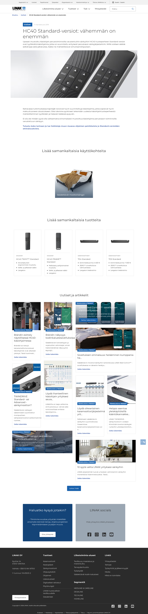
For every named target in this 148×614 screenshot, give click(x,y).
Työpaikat (55, 2)
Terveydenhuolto (81, 567)
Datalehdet (48, 597)
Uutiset (34, 2)
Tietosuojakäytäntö (72, 612)
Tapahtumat (44, 2)
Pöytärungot (48, 586)
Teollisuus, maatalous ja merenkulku (84, 562)
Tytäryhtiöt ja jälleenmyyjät (116, 568)
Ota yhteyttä (47, 534)
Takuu (83, 612)
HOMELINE (79, 599)
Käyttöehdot (59, 612)
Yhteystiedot (20, 598)
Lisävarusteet (49, 579)
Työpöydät (78, 571)
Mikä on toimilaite (112, 575)
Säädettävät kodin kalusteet (86, 574)
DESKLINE (78, 592)
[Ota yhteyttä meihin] (143, 442)
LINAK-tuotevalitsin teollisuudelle (51, 592)
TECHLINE (78, 595)
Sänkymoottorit (50, 568)
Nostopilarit (48, 565)
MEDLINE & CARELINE (84, 588)
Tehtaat (108, 565)
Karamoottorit (49, 561)
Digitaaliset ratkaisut (52, 583)
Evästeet (40, 612)
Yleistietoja (48, 612)
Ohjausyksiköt (49, 572)
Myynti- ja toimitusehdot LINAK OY (98, 612)
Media (107, 572)
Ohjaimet (47, 575)
